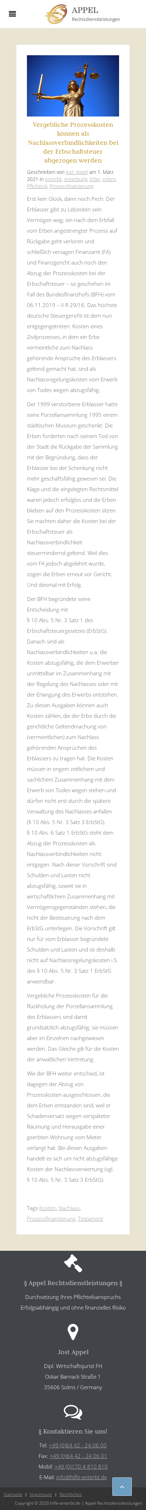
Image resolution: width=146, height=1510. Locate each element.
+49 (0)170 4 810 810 (81, 1466)
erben (109, 179)
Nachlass (69, 1207)
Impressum (41, 1494)
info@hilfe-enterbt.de (81, 1477)
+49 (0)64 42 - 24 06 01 (78, 1455)
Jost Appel (77, 172)
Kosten (47, 1207)
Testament (90, 1218)
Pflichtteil (37, 186)
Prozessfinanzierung (72, 186)
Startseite (13, 1494)
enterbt (53, 179)
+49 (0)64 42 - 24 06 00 (78, 1445)
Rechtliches (71, 1494)
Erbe (95, 179)
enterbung (75, 179)
